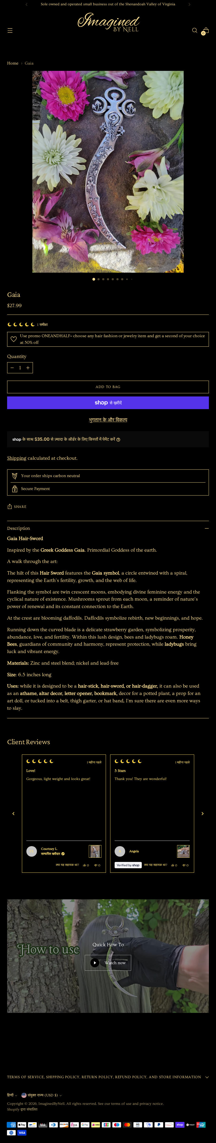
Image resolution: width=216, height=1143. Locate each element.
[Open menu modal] (9, 30)
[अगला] (202, 813)
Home (12, 63)
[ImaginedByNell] (108, 30)
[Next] (189, 4)
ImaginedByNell (51, 1104)
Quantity (16, 356)
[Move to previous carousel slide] (192, 1043)
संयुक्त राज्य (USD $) (43, 1095)
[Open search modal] (194, 30)
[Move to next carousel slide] (204, 1043)
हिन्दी (10, 1095)
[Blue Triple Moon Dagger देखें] (192, 851)
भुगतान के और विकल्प (108, 420)
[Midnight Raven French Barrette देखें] (104, 851)
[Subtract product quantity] (12, 367)
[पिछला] (13, 813)
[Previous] (26, 4)
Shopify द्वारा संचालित (22, 1109)
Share (20, 507)
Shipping (16, 458)
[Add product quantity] (28, 367)
